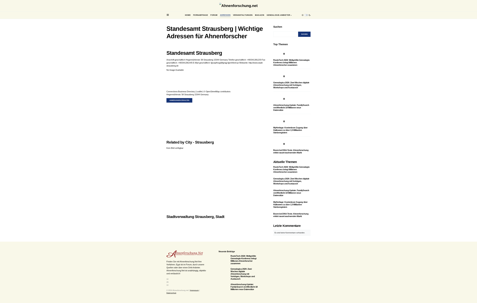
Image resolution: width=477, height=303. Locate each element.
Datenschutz (171, 293)
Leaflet (199, 92)
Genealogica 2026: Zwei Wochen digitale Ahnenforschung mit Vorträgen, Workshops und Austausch (291, 85)
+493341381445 (185, 63)
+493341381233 (254, 60)
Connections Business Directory (180, 92)
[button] (167, 15)
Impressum (194, 290)
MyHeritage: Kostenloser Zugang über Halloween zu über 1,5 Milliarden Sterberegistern (290, 130)
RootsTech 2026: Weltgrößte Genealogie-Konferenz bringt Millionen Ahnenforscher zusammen (291, 62)
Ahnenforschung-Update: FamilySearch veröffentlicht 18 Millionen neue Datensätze (291, 107)
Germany (224, 60)
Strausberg (208, 60)
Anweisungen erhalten (179, 100)
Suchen (277, 26)
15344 (216, 60)
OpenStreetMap (213, 92)
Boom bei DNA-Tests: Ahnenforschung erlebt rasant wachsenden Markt (290, 215)
